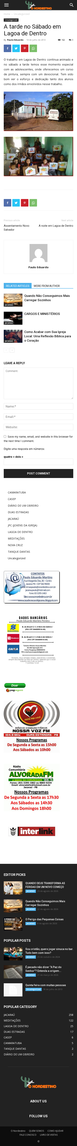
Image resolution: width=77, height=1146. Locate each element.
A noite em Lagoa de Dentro (56, 225)
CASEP (12, 499)
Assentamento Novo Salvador (16, 227)
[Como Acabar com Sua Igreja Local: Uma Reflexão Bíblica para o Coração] (13, 336)
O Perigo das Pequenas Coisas (44, 919)
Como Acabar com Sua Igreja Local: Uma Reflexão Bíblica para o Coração (47, 336)
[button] (72, 5)
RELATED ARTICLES (17, 285)
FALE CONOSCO (28, 1134)
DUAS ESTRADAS (18, 512)
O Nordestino (18, 1130)
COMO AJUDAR (55, 1130)
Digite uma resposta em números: (24, 448)
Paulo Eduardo (15, 39)
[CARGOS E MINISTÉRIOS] (13, 318)
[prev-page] (6, 350)
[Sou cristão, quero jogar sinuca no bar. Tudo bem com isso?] (13, 953)
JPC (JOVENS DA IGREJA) (22, 525)
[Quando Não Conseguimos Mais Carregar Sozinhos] (13, 300)
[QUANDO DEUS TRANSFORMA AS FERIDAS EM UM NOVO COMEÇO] (13, 887)
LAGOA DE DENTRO (20, 532)
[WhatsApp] (33, 48)
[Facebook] (7, 48)
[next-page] (12, 350)
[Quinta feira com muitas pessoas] (13, 989)
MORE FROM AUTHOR (47, 285)
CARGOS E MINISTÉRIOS (42, 314)
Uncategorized (22, 14)
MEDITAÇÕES (16, 538)
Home (7, 14)
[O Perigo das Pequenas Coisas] (13, 924)
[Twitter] (16, 48)
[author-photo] (38, 262)
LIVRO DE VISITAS (49, 1134)
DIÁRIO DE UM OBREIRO (23, 505)
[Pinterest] (24, 48)
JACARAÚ (9, 305)
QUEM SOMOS (36, 1130)
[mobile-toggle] (6, 5)
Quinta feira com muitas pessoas (45, 985)
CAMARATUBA (17, 492)
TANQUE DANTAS (19, 551)
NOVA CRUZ (15, 545)
